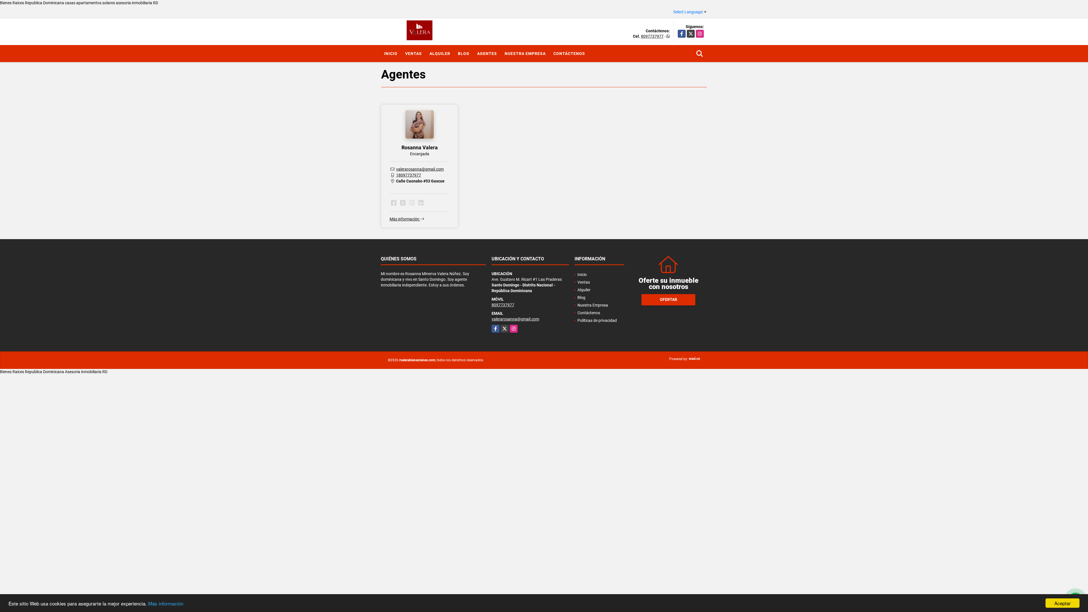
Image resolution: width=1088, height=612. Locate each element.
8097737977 (652, 36)
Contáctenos (569, 53)
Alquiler (440, 53)
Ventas (413, 53)
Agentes (487, 53)
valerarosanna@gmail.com (420, 169)
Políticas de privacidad (597, 320)
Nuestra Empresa (525, 53)
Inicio (391, 53)
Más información (165, 603)
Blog (463, 53)
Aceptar (1062, 603)
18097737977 (408, 175)
